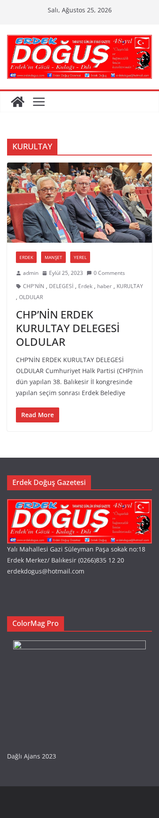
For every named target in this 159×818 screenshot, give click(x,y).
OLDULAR (31, 297)
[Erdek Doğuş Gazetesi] (17, 101)
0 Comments (109, 273)
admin (30, 273)
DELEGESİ (61, 286)
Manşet (53, 257)
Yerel (80, 257)
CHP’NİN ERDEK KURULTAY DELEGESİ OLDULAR (68, 328)
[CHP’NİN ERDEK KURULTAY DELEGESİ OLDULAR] (79, 203)
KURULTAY (130, 286)
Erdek (26, 257)
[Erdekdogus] (79, 504)
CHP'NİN (33, 286)
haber (104, 286)
